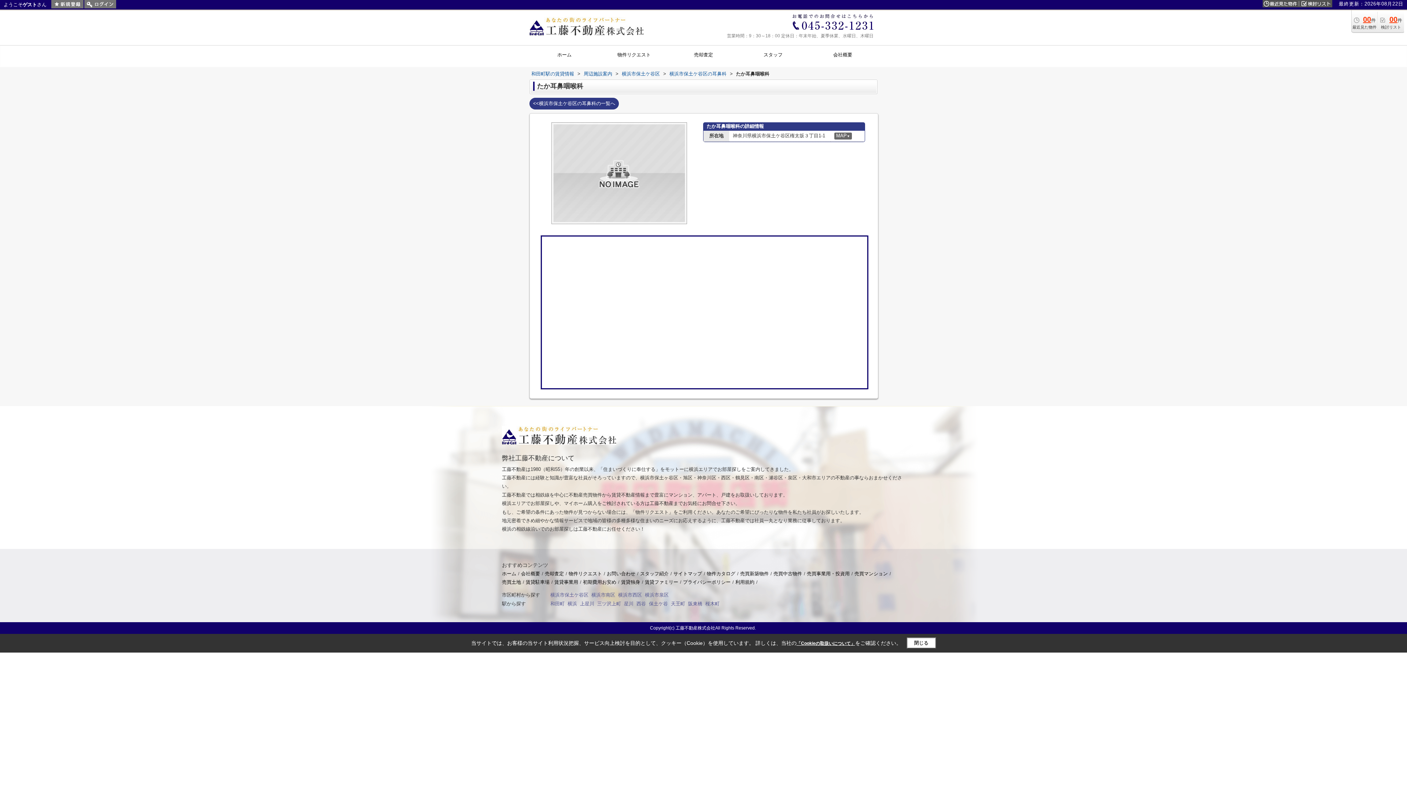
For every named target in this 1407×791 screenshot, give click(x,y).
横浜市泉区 (657, 595)
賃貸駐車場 (538, 582)
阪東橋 (695, 603)
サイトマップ (687, 573)
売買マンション (871, 573)
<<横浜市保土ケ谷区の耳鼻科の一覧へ (574, 103)
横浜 (572, 603)
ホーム (509, 573)
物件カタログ (721, 573)
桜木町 (712, 603)
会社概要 (530, 573)
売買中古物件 (787, 573)
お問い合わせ (621, 573)
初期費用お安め (599, 582)
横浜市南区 (603, 595)
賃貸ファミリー (661, 582)
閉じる (921, 643)
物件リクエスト (585, 573)
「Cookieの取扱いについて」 (826, 643)
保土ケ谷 (658, 603)
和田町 (557, 603)
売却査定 (554, 573)
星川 (629, 603)
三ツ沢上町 (609, 603)
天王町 (678, 603)
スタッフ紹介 (654, 573)
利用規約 (744, 582)
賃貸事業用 (566, 582)
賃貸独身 (630, 582)
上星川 (587, 603)
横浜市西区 (630, 595)
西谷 (641, 603)
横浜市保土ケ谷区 (569, 595)
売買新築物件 (754, 573)
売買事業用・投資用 (828, 573)
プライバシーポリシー (707, 582)
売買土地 (511, 582)
